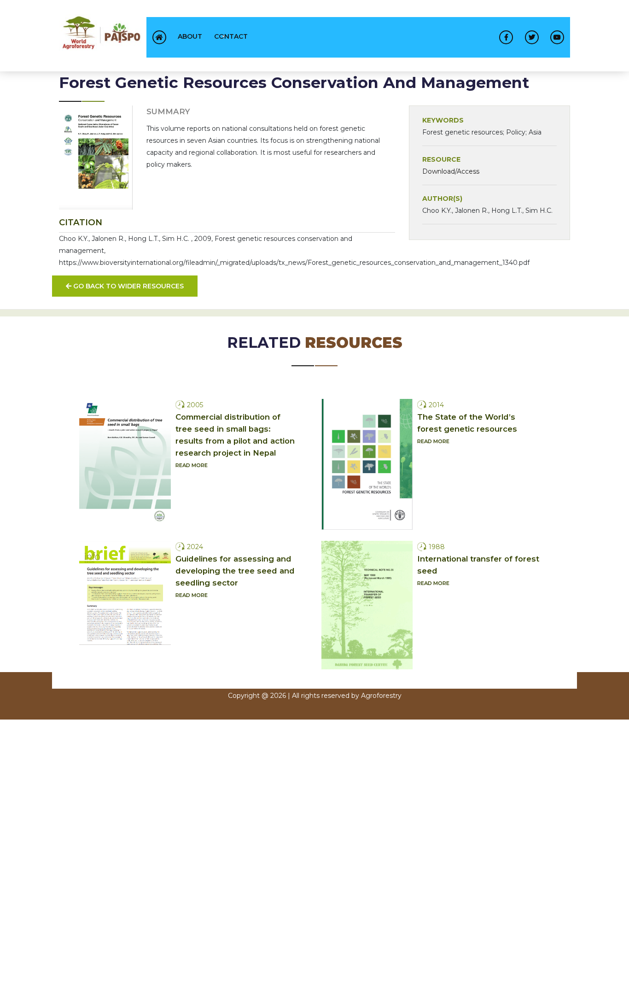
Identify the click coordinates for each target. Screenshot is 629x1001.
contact (231, 36)
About (190, 36)
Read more (191, 465)
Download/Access (450, 171)
